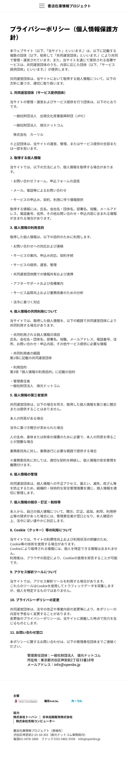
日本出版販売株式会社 (57, 717)
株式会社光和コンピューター (35, 721)
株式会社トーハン (25, 717)
